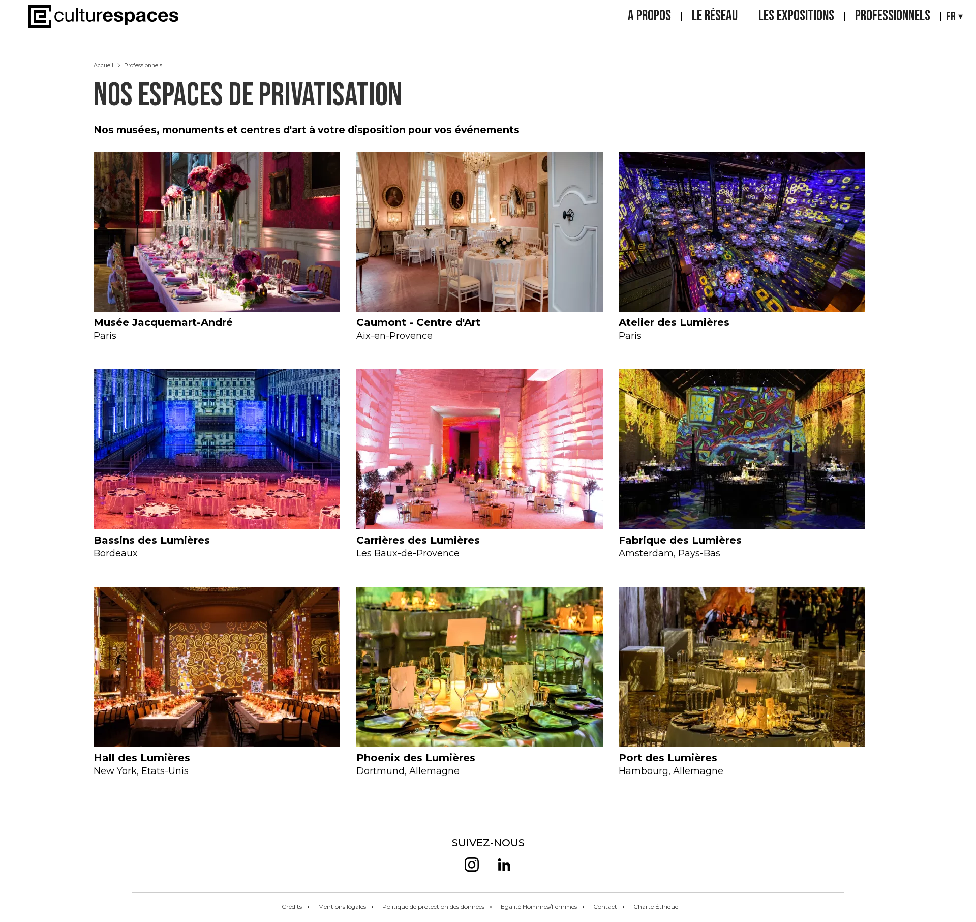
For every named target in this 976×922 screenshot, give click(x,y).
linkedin (504, 864)
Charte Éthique (655, 906)
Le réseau (715, 16)
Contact (605, 906)
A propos (649, 16)
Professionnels (892, 16)
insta (472, 864)
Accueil (103, 65)
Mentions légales (342, 906)
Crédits (292, 906)
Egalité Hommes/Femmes (539, 906)
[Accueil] (103, 17)
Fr (951, 17)
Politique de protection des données (433, 906)
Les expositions (796, 16)
